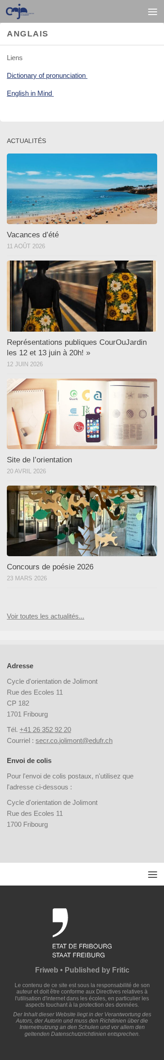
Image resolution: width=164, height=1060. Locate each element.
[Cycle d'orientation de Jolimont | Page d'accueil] (25, 11)
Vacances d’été (33, 234)
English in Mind (30, 93)
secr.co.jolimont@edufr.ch (74, 740)
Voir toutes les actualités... (45, 616)
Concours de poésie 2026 (50, 567)
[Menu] (152, 11)
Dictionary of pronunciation (47, 75)
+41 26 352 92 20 (45, 729)
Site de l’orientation (39, 460)
